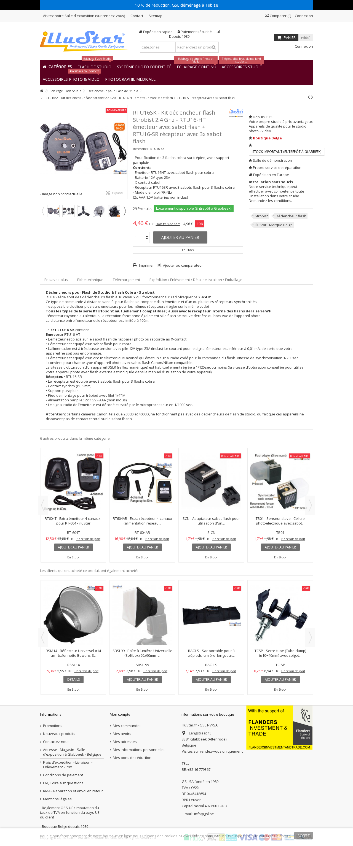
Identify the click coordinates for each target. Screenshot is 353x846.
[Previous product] (309, 97)
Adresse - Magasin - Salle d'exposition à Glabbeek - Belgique (72, 752)
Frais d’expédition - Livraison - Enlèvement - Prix (67, 764)
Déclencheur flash (291, 215)
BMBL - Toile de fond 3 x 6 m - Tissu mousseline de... (73, 605)
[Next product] (312, 97)
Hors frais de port (168, 224)
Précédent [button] (43, 151)
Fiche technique (90, 279)
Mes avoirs (122, 733)
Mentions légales (57, 799)
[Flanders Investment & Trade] (279, 727)
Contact (136, 15)
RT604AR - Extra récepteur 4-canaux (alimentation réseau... (280, 521)
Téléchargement (126, 279)
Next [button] (124, 211)
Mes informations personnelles (139, 749)
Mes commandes (127, 725)
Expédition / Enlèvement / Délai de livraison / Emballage (195, 279)
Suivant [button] (124, 151)
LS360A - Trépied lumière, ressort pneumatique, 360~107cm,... (280, 605)
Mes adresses (125, 741)
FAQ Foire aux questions (63, 783)
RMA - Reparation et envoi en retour (73, 791)
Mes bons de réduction (132, 757)
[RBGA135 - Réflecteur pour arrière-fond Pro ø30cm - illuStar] (211, 591)
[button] (130, 79)
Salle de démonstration (272, 160)
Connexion (303, 15)
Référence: (141, 149)
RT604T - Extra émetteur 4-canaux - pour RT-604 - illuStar (211, 521)
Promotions (52, 725)
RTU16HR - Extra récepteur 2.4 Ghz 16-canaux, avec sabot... (73, 521)
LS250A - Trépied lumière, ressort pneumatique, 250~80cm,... (142, 605)
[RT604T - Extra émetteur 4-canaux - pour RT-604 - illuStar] (211, 483)
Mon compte (120, 714)
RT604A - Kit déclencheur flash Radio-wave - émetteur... (142, 521)
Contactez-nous (56, 741)
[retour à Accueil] (41, 91)
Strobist (261, 215)
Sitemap (155, 15)
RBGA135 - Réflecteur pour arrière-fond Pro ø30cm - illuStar (211, 605)
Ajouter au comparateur (183, 265)
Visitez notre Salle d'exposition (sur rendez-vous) (84, 15)
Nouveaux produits (59, 733)
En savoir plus (56, 279)
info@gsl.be (204, 813)
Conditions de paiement (63, 775)
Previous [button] (43, 211)
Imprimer (146, 265)
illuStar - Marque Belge (274, 224)
